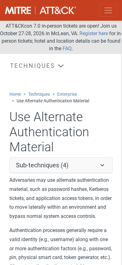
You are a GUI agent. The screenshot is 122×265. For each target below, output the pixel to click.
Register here (93, 33)
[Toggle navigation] (108, 10)
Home (15, 94)
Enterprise (67, 94)
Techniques (39, 94)
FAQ (67, 48)
